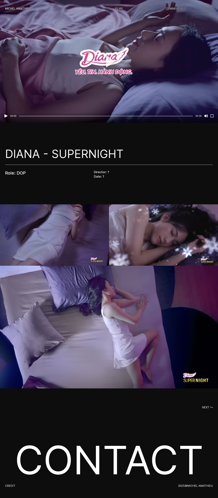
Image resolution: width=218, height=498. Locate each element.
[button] (109, 61)
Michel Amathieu (17, 8)
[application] (109, 61)
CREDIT (10, 485)
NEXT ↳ (207, 407)
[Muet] (206, 115)
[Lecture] (5, 115)
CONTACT (109, 460)
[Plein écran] (212, 115)
